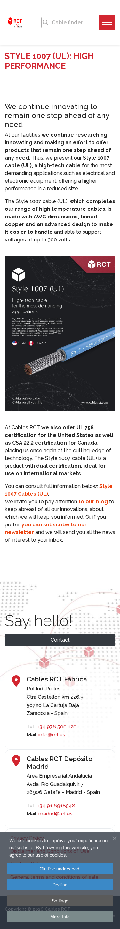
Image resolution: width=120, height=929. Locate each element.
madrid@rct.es (55, 814)
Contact (60, 640)
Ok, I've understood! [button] (60, 868)
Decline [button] (60, 884)
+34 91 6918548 (56, 806)
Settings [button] (60, 900)
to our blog (93, 502)
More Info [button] (60, 916)
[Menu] (107, 22)
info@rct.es (51, 735)
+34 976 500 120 (56, 727)
